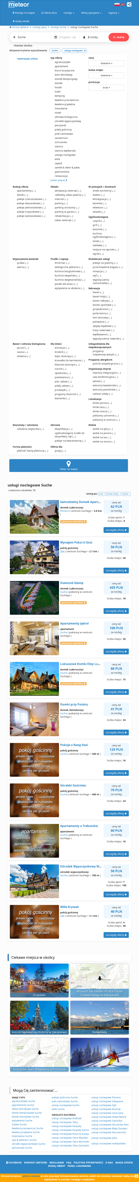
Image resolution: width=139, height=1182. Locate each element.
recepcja (99, 271)
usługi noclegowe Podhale (67, 1118)
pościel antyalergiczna (107, 363)
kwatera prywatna (65, 104)
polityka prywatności (88, 1162)
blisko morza (102, 411)
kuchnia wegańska (67, 275)
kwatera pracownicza (67, 100)
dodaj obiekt (56, 1165)
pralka (22, 262)
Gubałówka (99, 1032)
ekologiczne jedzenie (69, 267)
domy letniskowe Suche (25, 1108)
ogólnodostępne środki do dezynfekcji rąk (69, 434)
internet (61, 199)
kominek (99, 229)
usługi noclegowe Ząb (103, 1105)
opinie (125, 493)
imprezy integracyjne (107, 372)
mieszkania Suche (22, 1136)
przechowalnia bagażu (108, 267)
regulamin (56, 1162)
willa (57, 159)
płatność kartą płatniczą (32, 450)
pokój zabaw (64, 385)
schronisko (61, 142)
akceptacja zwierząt (68, 190)
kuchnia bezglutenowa (70, 271)
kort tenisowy (102, 317)
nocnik (60, 368)
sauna (22, 352)
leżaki (98, 241)
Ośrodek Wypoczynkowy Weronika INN (88, 866)
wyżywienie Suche (22, 1120)
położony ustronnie (106, 415)
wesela (99, 381)
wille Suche (58, 1109)
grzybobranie (102, 309)
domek (58, 83)
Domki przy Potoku (74, 704)
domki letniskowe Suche (25, 1116)
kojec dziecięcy (65, 356)
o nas (109, 1162)
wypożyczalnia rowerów (108, 338)
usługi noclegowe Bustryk (106, 1109)
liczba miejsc (95, 70)
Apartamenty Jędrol (74, 623)
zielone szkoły (102, 393)
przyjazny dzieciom (68, 394)
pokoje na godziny (105, 262)
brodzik (61, 352)
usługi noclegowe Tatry (65, 1122)
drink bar (62, 262)
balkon (98, 194)
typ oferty (56, 57)
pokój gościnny (63, 129)
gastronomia (62, 171)
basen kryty (101, 296)
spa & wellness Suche (24, 1140)
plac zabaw (63, 381)
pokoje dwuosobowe (30, 203)
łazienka (99, 203)
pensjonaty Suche (22, 1147)
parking (61, 203)
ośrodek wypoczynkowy (68, 121)
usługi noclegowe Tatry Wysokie (70, 1137)
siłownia (23, 356)
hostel (58, 87)
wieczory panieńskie (106, 389)
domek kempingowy (66, 78)
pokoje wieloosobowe (31, 216)
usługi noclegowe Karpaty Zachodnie (73, 1130)
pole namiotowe (64, 133)
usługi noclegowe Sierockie (106, 1120)
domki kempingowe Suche (27, 1112)
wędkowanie (102, 334)
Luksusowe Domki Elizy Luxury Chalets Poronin (94, 664)
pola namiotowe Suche (64, 1101)
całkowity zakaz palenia (70, 194)
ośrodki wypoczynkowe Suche (28, 1143)
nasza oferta (124, 1162)
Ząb (62, 551)
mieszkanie (61, 108)
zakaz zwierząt (65, 220)
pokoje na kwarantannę (70, 440)
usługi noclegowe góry (104, 1137)
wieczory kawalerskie (107, 385)
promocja (94, 82)
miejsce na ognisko (105, 249)
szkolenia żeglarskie (30, 428)
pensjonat (60, 125)
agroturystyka (62, 62)
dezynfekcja (63, 428)
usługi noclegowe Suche (65, 1105)
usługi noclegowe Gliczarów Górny (111, 1124)
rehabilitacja (64, 216)
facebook (15, 1162)
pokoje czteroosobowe (31, 199)
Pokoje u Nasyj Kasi (74, 745)
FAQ (68, 1162)
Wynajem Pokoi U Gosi (76, 542)
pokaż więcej (58, 180)
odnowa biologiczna (66, 116)
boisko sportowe (104, 304)
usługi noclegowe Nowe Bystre (108, 1116)
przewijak (62, 389)
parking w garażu (67, 211)
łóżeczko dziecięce (67, 364)
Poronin (64, 510)
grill (97, 225)
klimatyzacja (102, 199)
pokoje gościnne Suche (65, 1097)
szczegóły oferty (115, 530)
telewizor (100, 207)
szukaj (120, 37)
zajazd (58, 163)
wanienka (62, 398)
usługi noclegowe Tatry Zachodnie (71, 1145)
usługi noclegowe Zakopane (107, 1101)
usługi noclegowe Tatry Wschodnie (71, 1141)
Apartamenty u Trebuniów (79, 826)
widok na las (102, 437)
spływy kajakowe (104, 326)
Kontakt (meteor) (35, 1162)
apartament (61, 66)
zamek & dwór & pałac (67, 167)
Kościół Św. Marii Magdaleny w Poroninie (39, 1069)
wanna (23, 267)
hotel (58, 91)
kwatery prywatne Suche (26, 1132)
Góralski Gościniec (73, 785)
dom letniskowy (63, 74)
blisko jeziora (102, 402)
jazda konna (102, 313)
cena (91, 57)
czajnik (99, 220)
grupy (60, 450)
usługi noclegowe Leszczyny (107, 1113)
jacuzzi (23, 347)
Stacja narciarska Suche (99, 1069)
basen (98, 292)
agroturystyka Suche (23, 1101)
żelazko (99, 211)
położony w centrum (106, 419)
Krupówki (39, 995)
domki (22, 194)
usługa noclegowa (65, 154)
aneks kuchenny (104, 190)
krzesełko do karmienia (70, 360)
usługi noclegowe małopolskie (108, 1143)
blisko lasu (101, 407)
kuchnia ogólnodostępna (104, 235)
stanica (59, 146)
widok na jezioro (104, 433)
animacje (62, 347)
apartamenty (26, 190)
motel (58, 112)
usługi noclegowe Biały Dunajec (109, 1128)
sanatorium (61, 138)
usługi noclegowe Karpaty (66, 1126)
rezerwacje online (27, 58)
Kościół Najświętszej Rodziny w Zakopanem (39, 1032)
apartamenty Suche (23, 1105)
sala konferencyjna (105, 376)
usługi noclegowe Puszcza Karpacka (72, 1133)
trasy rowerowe (103, 330)
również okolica (22, 45)
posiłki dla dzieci (66, 284)
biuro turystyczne (65, 70)
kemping (60, 95)
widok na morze (104, 441)
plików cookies (31, 1176)
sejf (97, 275)
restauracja (61, 176)
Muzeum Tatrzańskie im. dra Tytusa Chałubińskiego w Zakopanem (99, 993)
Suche (63, 591)
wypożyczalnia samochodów (102, 281)
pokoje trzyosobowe (30, 211)
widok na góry (103, 428)
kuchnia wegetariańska (70, 279)
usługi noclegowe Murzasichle (108, 1132)
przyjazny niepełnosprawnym (106, 352)
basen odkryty (103, 300)
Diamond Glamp (71, 583)
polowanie (100, 321)
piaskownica (64, 377)
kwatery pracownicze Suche (27, 1128)
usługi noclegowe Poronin (106, 1097)
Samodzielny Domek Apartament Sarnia (88, 502)
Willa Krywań (69, 907)
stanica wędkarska (65, 150)
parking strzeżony (67, 207)
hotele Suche (19, 1124)
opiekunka (63, 373)
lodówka (99, 245)
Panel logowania (79, 1165)
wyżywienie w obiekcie (69, 288)
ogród (98, 253)
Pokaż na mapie (69, 469)
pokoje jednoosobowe (31, 207)
